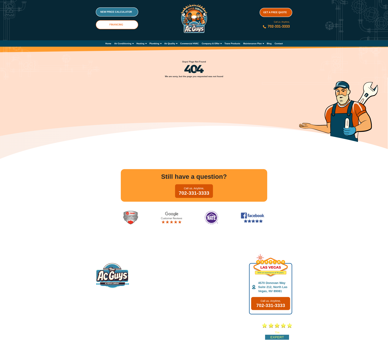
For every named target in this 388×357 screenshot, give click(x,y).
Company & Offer (210, 43)
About (99, 331)
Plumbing (154, 43)
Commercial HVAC (189, 43)
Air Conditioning (122, 43)
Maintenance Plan (252, 43)
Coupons (143, 331)
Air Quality (169, 43)
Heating (140, 43)
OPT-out (232, 351)
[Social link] (118, 351)
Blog (269, 43)
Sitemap (244, 351)
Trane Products (232, 43)
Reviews (186, 331)
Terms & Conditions (280, 351)
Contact (279, 43)
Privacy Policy (259, 351)
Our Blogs (120, 331)
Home (108, 43)
